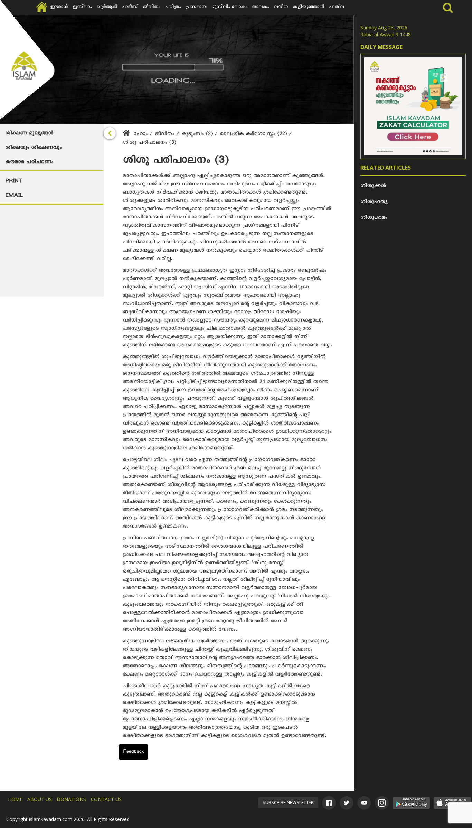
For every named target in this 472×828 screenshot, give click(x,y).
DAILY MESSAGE (381, 47)
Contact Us (106, 799)
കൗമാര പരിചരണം (29, 163)
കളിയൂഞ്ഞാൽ (308, 7)
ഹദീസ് (130, 7)
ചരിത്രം (173, 7)
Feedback (133, 752)
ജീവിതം (151, 7)
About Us (39, 799)
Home (15, 799)
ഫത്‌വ (336, 7)
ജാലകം (260, 7)
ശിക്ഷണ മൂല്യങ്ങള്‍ (29, 134)
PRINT (13, 182)
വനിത (281, 7)
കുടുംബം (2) (198, 135)
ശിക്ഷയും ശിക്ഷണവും (33, 148)
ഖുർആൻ (106, 7)
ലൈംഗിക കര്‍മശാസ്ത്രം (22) (254, 135)
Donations (71, 799)
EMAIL (14, 196)
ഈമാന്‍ (59, 7)
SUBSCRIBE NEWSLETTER (288, 802)
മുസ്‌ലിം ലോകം (229, 7)
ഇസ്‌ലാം (82, 7)
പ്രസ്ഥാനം (196, 7)
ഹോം (140, 135)
